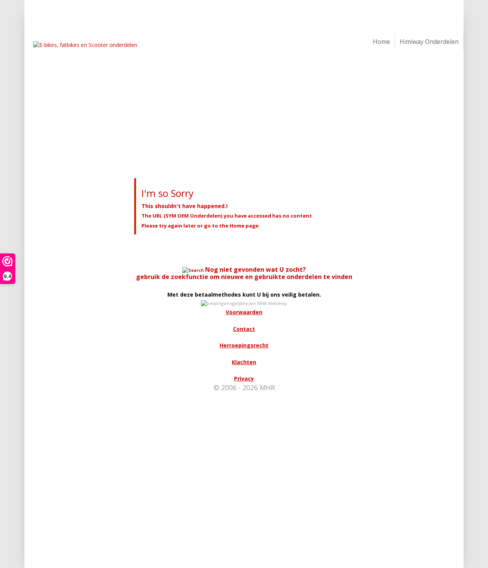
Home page (244, 225)
